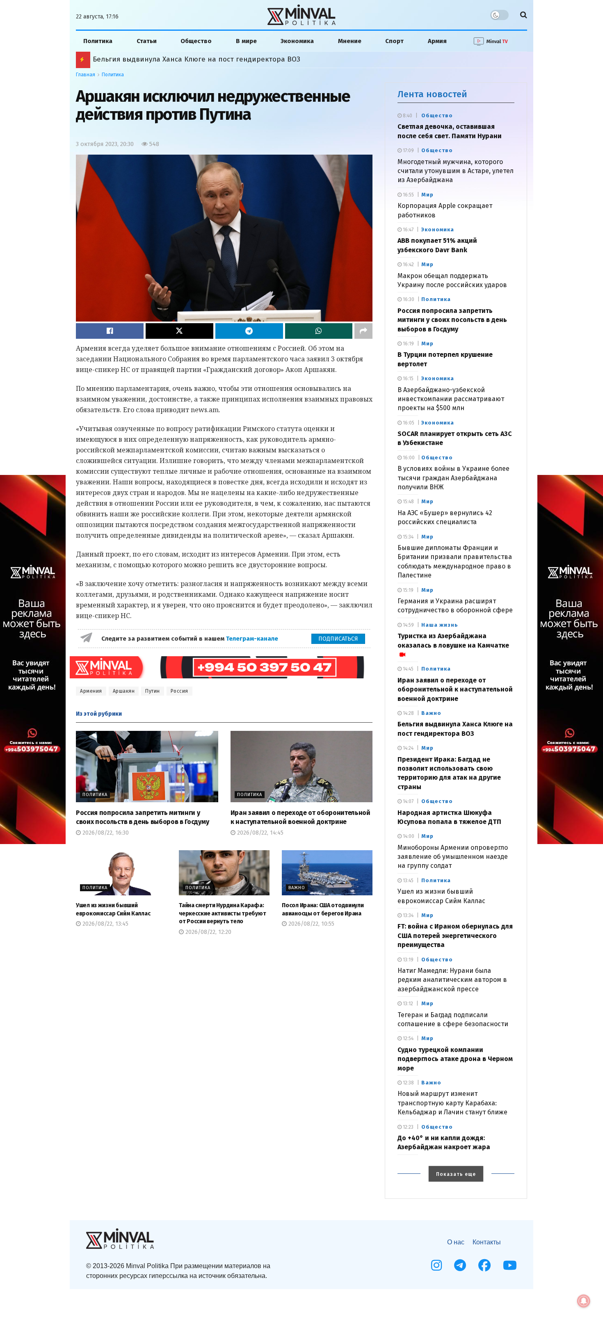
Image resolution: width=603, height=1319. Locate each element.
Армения (91, 691)
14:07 (407, 801)
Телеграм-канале (253, 638)
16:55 (408, 195)
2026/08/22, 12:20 (207, 932)
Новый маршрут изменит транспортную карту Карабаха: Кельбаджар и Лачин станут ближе (252, 59)
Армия (437, 41)
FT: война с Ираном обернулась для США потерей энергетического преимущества (455, 935)
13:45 (407, 880)
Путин (152, 691)
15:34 (407, 537)
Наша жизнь (439, 625)
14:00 (408, 836)
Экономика (297, 41)
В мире (246, 41)
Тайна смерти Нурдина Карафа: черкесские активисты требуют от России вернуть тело (222, 913)
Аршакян (124, 691)
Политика (97, 41)
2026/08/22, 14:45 (259, 832)
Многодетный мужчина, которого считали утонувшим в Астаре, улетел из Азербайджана (455, 171)
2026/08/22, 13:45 (104, 923)
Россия (179, 691)
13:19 (407, 960)
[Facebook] (484, 1265)
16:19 (408, 344)
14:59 (408, 625)
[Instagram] (436, 1265)
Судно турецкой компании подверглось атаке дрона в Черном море (455, 1059)
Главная (85, 75)
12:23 (407, 1127)
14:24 (407, 748)
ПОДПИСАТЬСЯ (338, 638)
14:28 (408, 713)
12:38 (408, 1083)
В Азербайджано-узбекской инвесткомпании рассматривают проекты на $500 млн (450, 399)
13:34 (407, 915)
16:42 (408, 264)
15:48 (408, 501)
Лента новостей (432, 94)
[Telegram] (460, 1265)
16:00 (408, 458)
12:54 (407, 1038)
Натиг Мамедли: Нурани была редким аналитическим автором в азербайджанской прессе (452, 980)
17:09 (408, 150)
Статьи (147, 41)
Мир (427, 195)
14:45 (407, 669)
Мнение (349, 41)
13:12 (407, 1003)
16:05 (408, 423)
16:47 (407, 230)
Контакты (487, 1242)
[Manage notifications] (583, 1301)
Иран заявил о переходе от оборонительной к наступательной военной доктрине (455, 689)
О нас (455, 1242)
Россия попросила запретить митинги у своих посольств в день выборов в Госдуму (452, 320)
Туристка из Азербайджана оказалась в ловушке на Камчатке (453, 640)
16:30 (408, 299)
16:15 (407, 378)
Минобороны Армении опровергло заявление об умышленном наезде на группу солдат (452, 857)
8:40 (407, 116)
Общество (196, 41)
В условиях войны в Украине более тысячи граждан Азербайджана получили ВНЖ (453, 478)
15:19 (407, 590)
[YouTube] (510, 1265)
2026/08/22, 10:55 (310, 923)
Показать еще (456, 1174)
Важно (296, 887)
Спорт (394, 41)
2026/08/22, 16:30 (105, 832)
